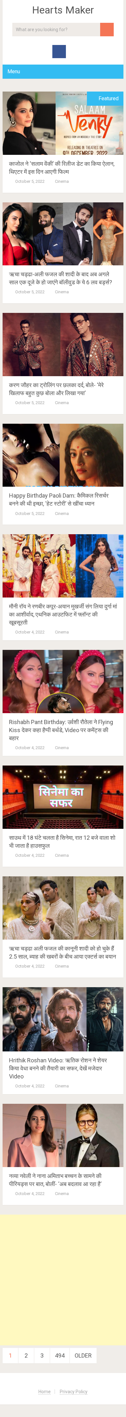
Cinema (62, 181)
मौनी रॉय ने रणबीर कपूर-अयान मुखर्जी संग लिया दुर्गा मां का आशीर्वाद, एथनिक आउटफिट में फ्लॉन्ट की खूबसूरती (63, 614)
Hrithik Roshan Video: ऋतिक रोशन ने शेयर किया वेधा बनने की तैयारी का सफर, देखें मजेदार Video (58, 1068)
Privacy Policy (74, 1391)
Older (83, 1355)
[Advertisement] (63, 1280)
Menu (13, 71)
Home (44, 1391)
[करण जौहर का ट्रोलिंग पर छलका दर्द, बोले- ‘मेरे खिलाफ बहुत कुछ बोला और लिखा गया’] (63, 344)
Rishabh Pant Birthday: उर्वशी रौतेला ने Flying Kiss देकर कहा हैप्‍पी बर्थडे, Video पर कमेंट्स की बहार (61, 730)
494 (60, 1355)
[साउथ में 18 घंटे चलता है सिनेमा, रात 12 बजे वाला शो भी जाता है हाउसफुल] (63, 797)
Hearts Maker (63, 10)
